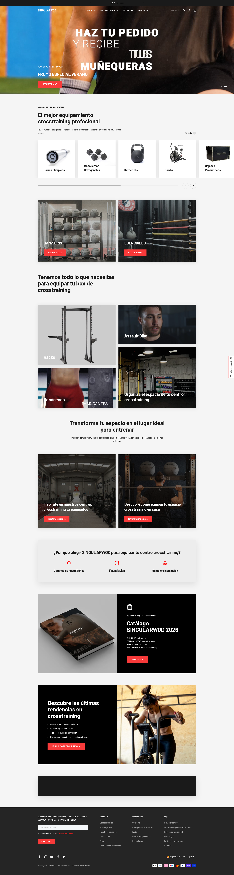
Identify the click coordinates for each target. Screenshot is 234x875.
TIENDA (89, 10)
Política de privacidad (173, 832)
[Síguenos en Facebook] (39, 856)
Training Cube (106, 827)
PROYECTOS (128, 10)
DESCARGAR (137, 659)
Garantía (168, 846)
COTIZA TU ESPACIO (108, 10)
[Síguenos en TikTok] (58, 856)
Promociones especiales (110, 846)
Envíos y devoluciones (173, 841)
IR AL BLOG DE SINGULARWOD (66, 746)
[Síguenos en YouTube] (52, 856)
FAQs (134, 832)
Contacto (136, 823)
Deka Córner (105, 836)
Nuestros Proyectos (108, 832)
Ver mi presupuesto (231, 367)
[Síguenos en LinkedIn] (64, 856)
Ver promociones (50, 84)
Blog (102, 841)
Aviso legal (169, 836)
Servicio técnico (171, 823)
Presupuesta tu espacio (142, 827)
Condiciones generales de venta (177, 827)
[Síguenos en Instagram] (45, 856)
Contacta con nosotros (117, 3)
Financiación (137, 841)
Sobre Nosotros (106, 823)
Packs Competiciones (141, 836)
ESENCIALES (143, 10)
